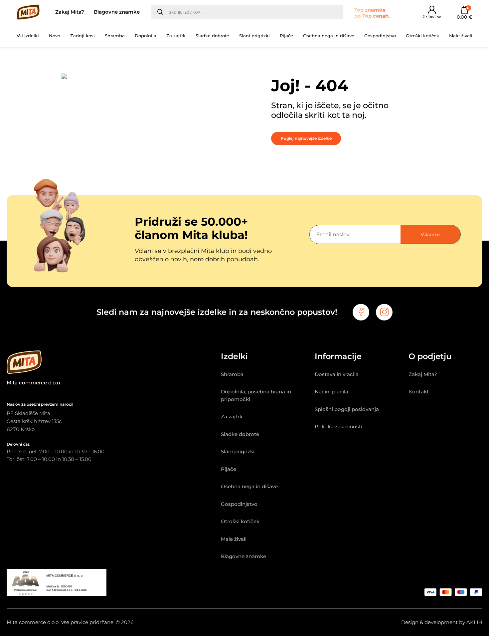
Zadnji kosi (82, 35)
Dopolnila (145, 35)
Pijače (286, 35)
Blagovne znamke (117, 12)
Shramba (115, 35)
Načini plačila (331, 391)
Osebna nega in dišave (328, 35)
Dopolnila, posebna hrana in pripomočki (256, 395)
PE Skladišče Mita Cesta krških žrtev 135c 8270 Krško (34, 421)
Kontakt (418, 391)
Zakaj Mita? (69, 12)
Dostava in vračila (337, 374)
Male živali (460, 35)
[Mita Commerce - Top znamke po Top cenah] (114, 363)
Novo (54, 35)
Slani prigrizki (254, 35)
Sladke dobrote (212, 35)
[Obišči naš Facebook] (361, 312)
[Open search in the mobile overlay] (247, 12)
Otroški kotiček (422, 35)
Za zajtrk (176, 35)
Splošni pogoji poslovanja (347, 409)
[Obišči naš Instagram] (384, 312)
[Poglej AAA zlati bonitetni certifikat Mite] (56, 594)
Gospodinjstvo (380, 35)
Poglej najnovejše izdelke (306, 138)
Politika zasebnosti (338, 426)
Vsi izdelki (28, 35)
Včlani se (430, 234)
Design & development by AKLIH (441, 622)
